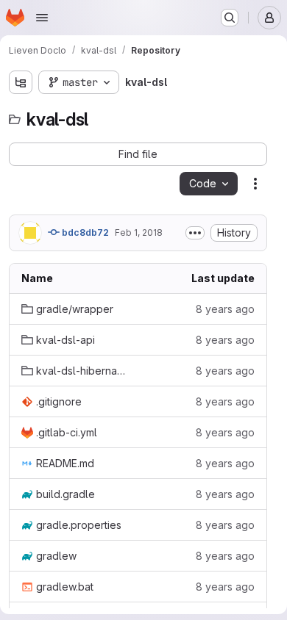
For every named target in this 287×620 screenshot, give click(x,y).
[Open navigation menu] (42, 17)
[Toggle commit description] (195, 232)
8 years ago (225, 309)
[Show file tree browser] (20, 82)
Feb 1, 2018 (139, 232)
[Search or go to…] (229, 17)
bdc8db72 (84, 232)
